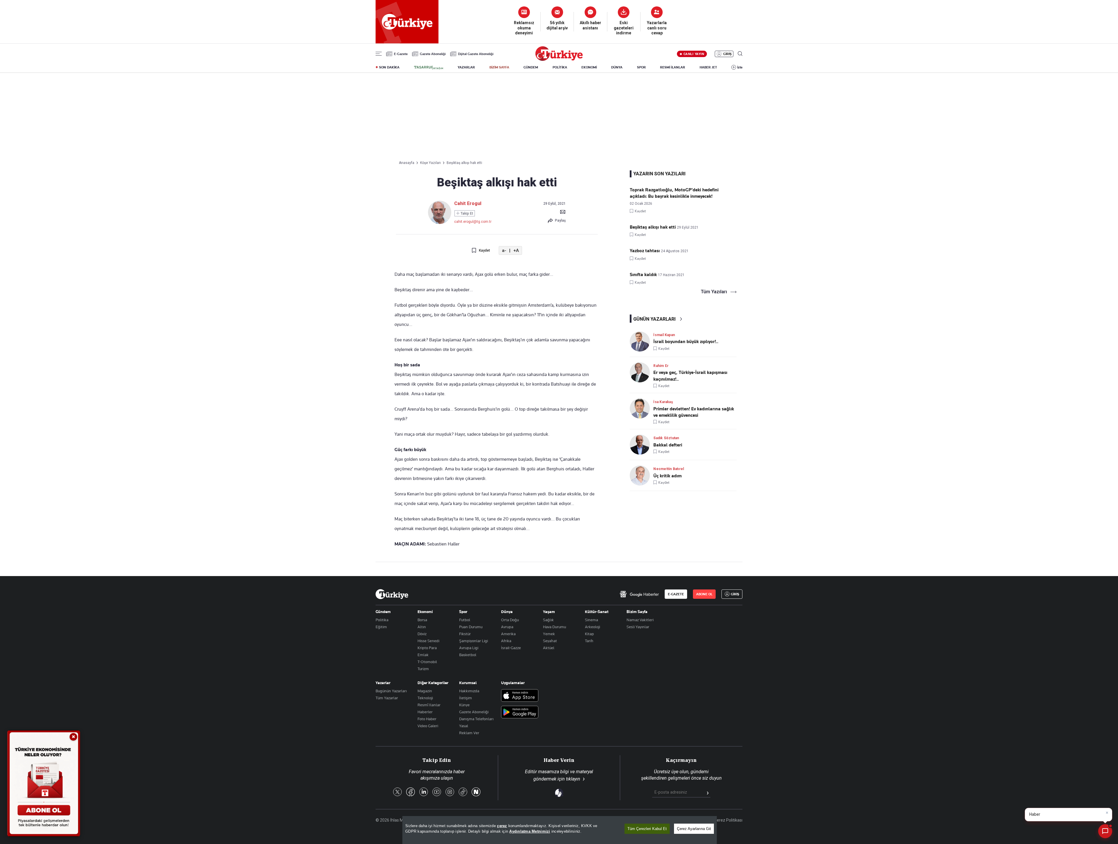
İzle (739, 67)
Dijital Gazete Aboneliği (475, 54)
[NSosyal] (476, 792)
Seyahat (550, 640)
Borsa (422, 619)
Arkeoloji (592, 626)
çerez (502, 826)
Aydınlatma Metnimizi (529, 831)
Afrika (506, 640)
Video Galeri (428, 725)
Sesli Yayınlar (638, 626)
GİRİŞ (727, 54)
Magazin (425, 690)
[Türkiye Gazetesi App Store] (519, 696)
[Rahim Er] (641, 372)
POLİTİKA (560, 67)
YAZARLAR (466, 67)
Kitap (589, 633)
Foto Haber (427, 718)
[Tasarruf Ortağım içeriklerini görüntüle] (428, 68)
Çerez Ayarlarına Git (694, 829)
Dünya (507, 611)
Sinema (591, 619)
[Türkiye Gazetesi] (559, 59)
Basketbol (467, 654)
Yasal (463, 725)
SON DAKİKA (389, 67)
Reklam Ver (469, 732)
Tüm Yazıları (714, 291)
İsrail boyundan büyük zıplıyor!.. (685, 341)
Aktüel (548, 647)
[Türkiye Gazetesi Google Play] (519, 712)
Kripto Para (427, 647)
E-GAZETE (676, 594)
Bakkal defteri (667, 445)
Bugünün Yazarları (391, 690)
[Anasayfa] (392, 594)
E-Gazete (401, 54)
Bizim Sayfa (637, 611)
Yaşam (549, 611)
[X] (397, 792)
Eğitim (381, 626)
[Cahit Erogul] (439, 222)
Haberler (425, 711)
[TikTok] (463, 792)
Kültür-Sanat (596, 611)
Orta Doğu (510, 619)
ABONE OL (704, 594)
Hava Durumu (554, 626)
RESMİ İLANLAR (672, 67)
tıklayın (573, 779)
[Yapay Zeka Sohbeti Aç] (1105, 831)
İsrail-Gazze (511, 647)
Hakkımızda (469, 690)
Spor (463, 611)
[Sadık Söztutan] (641, 445)
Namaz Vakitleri (640, 619)
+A (516, 250)
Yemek (549, 633)
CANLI (693, 54)
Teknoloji (425, 697)
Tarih (589, 640)
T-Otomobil (427, 661)
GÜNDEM (530, 67)
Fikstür (465, 633)
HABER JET (708, 67)
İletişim (465, 697)
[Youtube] (436, 792)
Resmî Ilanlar (429, 704)
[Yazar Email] (562, 211)
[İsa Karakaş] (641, 408)
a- (504, 250)
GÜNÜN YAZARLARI (654, 319)
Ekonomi (425, 611)
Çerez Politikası (728, 820)
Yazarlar (383, 682)
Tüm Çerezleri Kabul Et (647, 829)
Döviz (422, 633)
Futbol (464, 619)
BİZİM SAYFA (499, 67)
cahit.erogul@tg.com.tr (472, 222)
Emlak (423, 654)
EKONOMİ (589, 67)
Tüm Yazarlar (387, 697)
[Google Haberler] (639, 594)
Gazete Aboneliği (433, 54)
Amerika (508, 633)
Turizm (423, 668)
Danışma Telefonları (476, 718)
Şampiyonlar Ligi (473, 640)
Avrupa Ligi (468, 647)
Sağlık (548, 619)
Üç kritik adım (667, 475)
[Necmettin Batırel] (641, 475)
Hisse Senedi (428, 640)
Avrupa (507, 626)
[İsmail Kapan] (641, 341)
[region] (559, 830)
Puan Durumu (470, 626)
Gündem (383, 611)
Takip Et (466, 213)
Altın (422, 626)
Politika (382, 619)
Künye (464, 704)
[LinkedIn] (423, 792)
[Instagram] (449, 792)
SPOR (641, 67)
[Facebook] (410, 792)
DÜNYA (616, 67)
